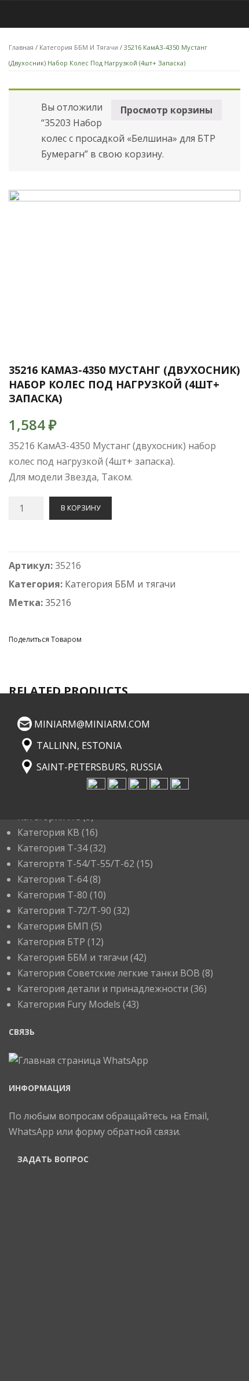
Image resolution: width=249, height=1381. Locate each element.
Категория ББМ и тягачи (78, 47)
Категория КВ (48, 832)
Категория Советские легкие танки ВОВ (108, 973)
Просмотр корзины (166, 110)
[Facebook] (93, 639)
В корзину (80, 508)
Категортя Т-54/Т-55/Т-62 (75, 863)
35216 (58, 602)
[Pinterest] (134, 639)
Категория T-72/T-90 (64, 910)
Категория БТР (51, 941)
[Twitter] (114, 639)
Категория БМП (53, 926)
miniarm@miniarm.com (92, 724)
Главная (21, 47)
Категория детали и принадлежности (102, 988)
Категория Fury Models (68, 1004)
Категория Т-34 (52, 848)
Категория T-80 (52, 894)
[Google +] (155, 639)
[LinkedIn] (176, 639)
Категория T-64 (52, 879)
